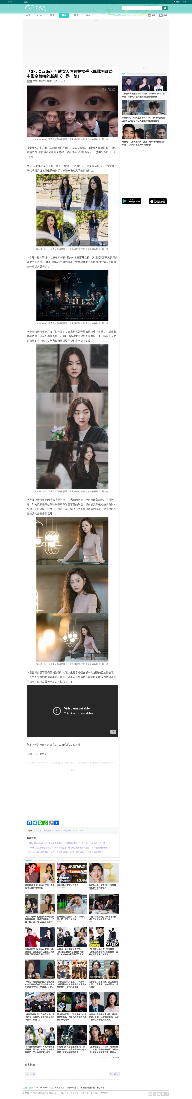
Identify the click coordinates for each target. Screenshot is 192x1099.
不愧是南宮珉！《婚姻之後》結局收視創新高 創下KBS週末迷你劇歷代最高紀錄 (71, 1017)
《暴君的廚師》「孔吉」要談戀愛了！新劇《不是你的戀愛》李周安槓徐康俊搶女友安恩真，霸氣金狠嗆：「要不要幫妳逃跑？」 (103, 1049)
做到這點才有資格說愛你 (67, 885)
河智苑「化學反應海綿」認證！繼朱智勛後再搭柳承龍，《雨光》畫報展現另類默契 (143, 143)
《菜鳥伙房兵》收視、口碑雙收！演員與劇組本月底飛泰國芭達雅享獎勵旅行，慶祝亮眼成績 (71, 984)
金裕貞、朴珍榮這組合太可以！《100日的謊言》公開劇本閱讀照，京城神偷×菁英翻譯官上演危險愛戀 (71, 952)
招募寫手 (104, 1093)
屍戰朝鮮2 (48, 830)
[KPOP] (41, 15)
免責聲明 (74, 1093)
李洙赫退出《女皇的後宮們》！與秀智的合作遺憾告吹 (39, 886)
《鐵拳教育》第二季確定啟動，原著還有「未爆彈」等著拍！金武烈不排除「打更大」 (39, 1017)
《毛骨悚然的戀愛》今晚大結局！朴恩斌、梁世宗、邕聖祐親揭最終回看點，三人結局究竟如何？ (39, 1049)
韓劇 (29, 81)
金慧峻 (39, 830)
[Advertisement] (72, 794)
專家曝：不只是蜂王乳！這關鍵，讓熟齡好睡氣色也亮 (103, 886)
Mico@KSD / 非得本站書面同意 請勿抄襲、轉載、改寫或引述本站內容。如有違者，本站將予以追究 (70, 762)
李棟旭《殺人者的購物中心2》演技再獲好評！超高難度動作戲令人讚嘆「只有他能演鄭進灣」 (71, 1049)
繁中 (178, 1)
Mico (60, 81)
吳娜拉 (58, 830)
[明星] (53, 15)
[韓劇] (65, 15)
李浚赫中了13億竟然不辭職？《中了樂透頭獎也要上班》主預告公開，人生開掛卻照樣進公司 (143, 119)
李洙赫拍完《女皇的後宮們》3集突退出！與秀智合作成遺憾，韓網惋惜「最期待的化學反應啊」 (39, 952)
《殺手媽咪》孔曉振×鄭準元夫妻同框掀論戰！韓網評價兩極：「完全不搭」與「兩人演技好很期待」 (39, 919)
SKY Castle (78, 830)
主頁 (25, 1088)
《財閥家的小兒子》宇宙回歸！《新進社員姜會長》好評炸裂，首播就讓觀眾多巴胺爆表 (103, 952)
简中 (185, 1)
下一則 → (114, 1074)
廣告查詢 (94, 1093)
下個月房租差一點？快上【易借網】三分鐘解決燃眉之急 (102, 918)
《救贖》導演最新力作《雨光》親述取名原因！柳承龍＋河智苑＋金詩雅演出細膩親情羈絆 (143, 95)
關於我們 (65, 1093)
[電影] (77, 15)
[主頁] (29, 15)
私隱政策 (84, 1093)
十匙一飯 (67, 830)
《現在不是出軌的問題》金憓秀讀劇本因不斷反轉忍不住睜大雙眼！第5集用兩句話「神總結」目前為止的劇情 (39, 984)
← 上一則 (31, 1074)
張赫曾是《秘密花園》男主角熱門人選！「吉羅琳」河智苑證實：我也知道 (103, 984)
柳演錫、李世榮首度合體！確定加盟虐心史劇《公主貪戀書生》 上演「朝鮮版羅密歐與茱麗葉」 (104, 1017)
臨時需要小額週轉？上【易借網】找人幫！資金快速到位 (71, 918)
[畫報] (89, 15)
